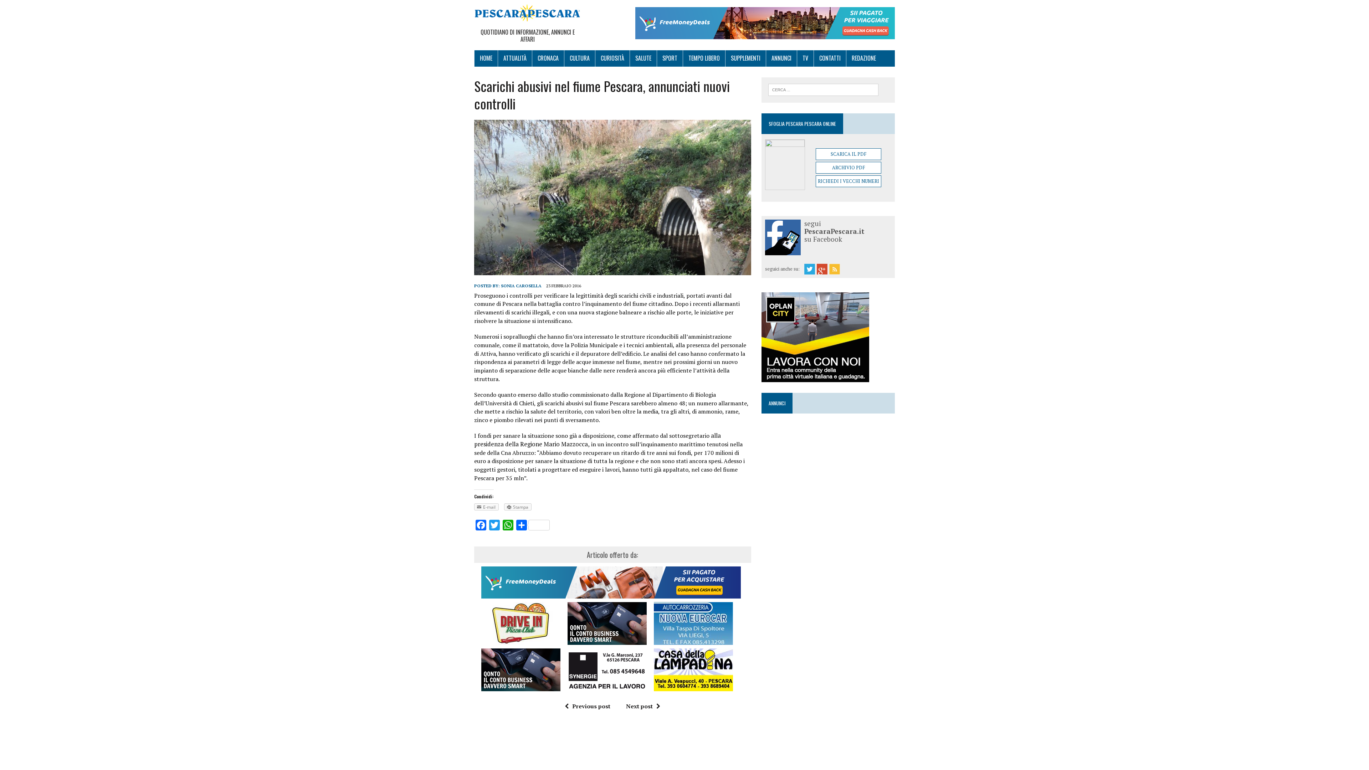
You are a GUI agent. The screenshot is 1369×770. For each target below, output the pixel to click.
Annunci (781, 58)
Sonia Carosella (521, 285)
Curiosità (612, 58)
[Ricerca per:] (823, 89)
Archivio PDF (848, 167)
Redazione (864, 58)
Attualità (515, 58)
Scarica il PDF (848, 154)
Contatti (830, 58)
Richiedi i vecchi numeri (848, 181)
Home (486, 58)
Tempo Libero (704, 58)
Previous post (591, 706)
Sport (669, 58)
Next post (639, 706)
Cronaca (548, 58)
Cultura (580, 58)
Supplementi (745, 58)
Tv (805, 58)
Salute (643, 58)
